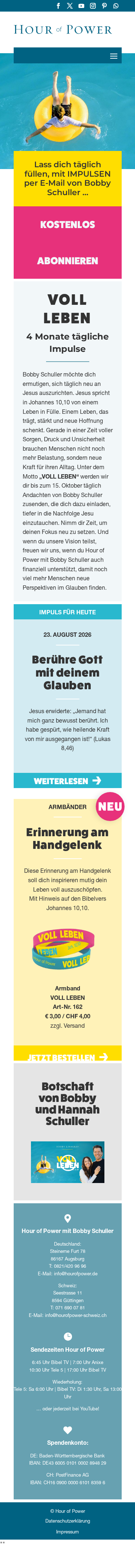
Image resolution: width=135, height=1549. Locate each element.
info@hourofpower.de (76, 1273)
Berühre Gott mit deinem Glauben (67, 672)
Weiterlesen (61, 781)
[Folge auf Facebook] (58, 6)
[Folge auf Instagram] (93, 6)
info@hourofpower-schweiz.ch (76, 1315)
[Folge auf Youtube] (81, 6)
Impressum (67, 1532)
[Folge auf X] (70, 6)
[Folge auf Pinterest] (104, 6)
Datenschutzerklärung (67, 1521)
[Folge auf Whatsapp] (116, 6)
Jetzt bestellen (61, 1057)
